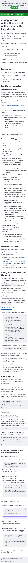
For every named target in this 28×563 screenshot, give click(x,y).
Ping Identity (7, 38)
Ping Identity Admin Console (17, 105)
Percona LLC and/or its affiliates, (8, 558)
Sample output (9, 517)
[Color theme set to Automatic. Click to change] (17, 14)
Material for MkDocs (10, 561)
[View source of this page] (26, 20)
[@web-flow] (10, 552)
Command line (16, 307)
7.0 (12, 14)
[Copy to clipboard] (25, 316)
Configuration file (6, 307)
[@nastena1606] (8, 552)
